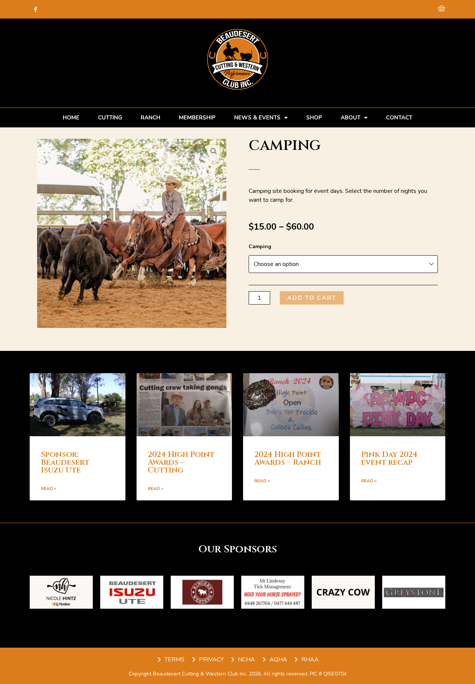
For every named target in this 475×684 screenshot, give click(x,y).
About (350, 117)
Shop (314, 117)
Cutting (110, 117)
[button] (213, 151)
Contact (399, 117)
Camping (260, 246)
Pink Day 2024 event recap (389, 459)
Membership (197, 117)
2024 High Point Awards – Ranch (287, 459)
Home (71, 117)
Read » (48, 488)
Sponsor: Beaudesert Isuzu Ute (65, 463)
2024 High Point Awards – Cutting (181, 463)
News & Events (257, 117)
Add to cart (311, 298)
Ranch (150, 117)
